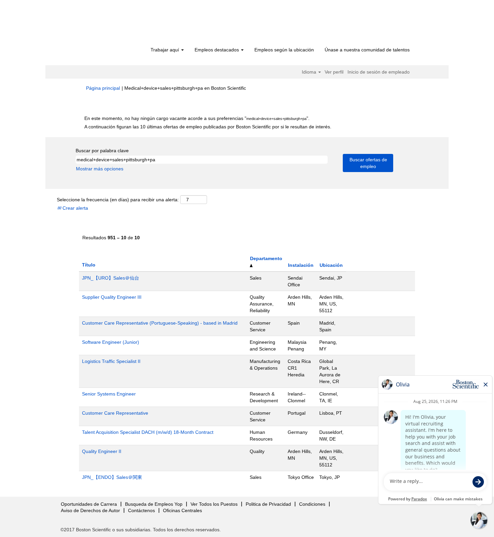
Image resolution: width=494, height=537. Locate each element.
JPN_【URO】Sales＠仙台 (110, 278)
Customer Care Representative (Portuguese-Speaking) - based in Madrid (160, 323)
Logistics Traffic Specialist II (111, 361)
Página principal (103, 88)
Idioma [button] (310, 72)
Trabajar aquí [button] (165, 49)
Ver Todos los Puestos (214, 504)
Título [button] (88, 264)
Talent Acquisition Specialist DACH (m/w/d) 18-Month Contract (147, 432)
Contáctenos (141, 510)
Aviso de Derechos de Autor (90, 510)
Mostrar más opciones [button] (99, 168)
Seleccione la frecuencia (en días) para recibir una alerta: (118, 199)
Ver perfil (334, 72)
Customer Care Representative (115, 413)
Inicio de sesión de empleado (378, 72)
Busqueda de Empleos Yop (153, 504)
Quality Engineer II (101, 451)
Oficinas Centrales (182, 510)
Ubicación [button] (331, 265)
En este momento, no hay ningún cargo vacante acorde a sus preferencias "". (197, 118)
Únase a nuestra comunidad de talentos (367, 49)
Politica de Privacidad (268, 504)
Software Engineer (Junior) (110, 342)
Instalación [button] (301, 265)
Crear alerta (74, 208)
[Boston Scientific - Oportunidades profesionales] (124, 24)
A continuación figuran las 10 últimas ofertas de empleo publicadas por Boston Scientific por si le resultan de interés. (207, 126)
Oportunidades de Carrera (89, 504)
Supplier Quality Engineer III (111, 297)
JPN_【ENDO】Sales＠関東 (112, 477)
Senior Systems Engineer (109, 394)
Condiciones (312, 504)
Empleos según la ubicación (284, 49)
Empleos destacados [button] (217, 49)
